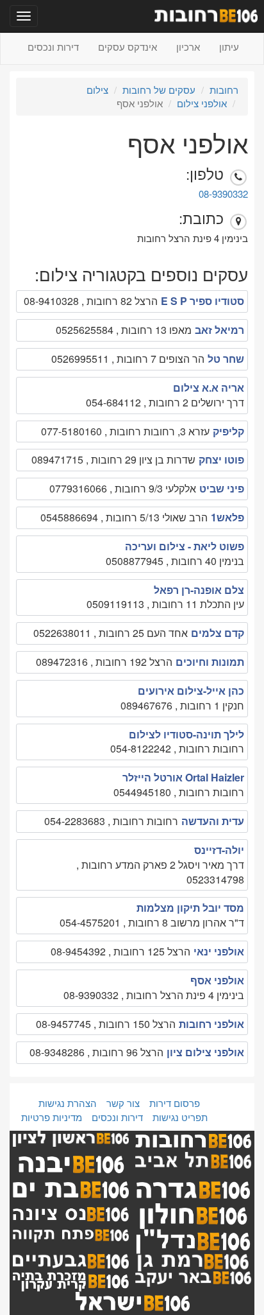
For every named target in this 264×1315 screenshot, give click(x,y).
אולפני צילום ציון (205, 1052)
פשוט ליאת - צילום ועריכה (184, 546)
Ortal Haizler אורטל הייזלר (183, 777)
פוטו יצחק (221, 459)
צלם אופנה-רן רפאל (199, 589)
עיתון (229, 46)
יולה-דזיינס (219, 849)
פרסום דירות (174, 1103)
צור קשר (123, 1103)
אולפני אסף (217, 980)
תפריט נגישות (180, 1117)
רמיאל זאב (219, 329)
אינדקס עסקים (127, 46)
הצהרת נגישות (67, 1103)
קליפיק (228, 431)
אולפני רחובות (211, 1023)
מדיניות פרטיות (51, 1117)
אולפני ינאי (219, 951)
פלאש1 (227, 517)
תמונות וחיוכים (210, 661)
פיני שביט (221, 488)
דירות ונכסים (53, 46)
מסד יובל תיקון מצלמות (190, 907)
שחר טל (226, 358)
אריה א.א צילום (208, 387)
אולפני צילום (202, 103)
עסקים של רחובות (158, 89)
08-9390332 (223, 193)
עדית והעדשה (212, 821)
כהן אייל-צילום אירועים (191, 690)
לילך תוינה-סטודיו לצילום (186, 734)
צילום (97, 89)
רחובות (224, 89)
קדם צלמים (217, 632)
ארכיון (188, 46)
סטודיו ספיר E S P (202, 300)
